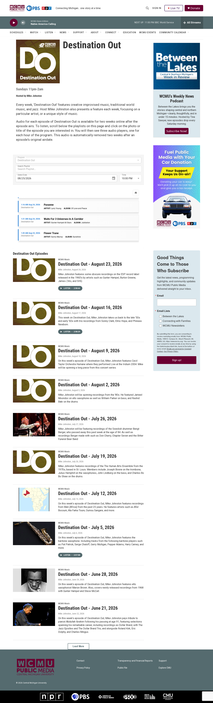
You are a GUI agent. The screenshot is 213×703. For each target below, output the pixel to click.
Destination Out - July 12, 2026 (87, 493)
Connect (110, 32)
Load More (78, 646)
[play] (13, 22)
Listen (49, 32)
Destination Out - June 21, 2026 (88, 608)
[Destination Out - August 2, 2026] (34, 390)
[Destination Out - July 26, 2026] (34, 424)
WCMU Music (64, 259)
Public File (122, 668)
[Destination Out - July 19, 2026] (34, 462)
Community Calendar (172, 32)
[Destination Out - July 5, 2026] (34, 533)
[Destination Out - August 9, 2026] (34, 357)
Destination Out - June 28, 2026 (88, 574)
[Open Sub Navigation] (25, 32)
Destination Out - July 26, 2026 (87, 418)
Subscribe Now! (176, 131)
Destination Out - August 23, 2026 (90, 264)
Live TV (175, 8)
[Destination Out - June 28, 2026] (34, 580)
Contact (80, 661)
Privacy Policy (83, 668)
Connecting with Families (177, 321)
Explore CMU (165, 668)
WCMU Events (147, 32)
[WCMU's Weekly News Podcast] (176, 66)
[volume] (23, 22)
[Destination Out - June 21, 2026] (34, 614)
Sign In (156, 8)
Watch (34, 32)
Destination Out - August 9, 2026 (89, 350)
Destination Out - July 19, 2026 (87, 456)
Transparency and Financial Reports (135, 661)
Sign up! (176, 360)
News (63, 32)
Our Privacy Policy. (171, 351)
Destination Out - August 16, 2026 (90, 307)
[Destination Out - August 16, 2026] (34, 313)
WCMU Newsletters (173, 325)
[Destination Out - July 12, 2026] (34, 499)
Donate (195, 8)
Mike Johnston (34, 95)
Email (160, 295)
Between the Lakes (173, 316)
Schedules (16, 32)
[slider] (28, 22)
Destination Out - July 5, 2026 (86, 527)
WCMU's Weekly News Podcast (176, 98)
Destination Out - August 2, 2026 (89, 384)
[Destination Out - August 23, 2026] (34, 270)
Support (78, 32)
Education (129, 32)
